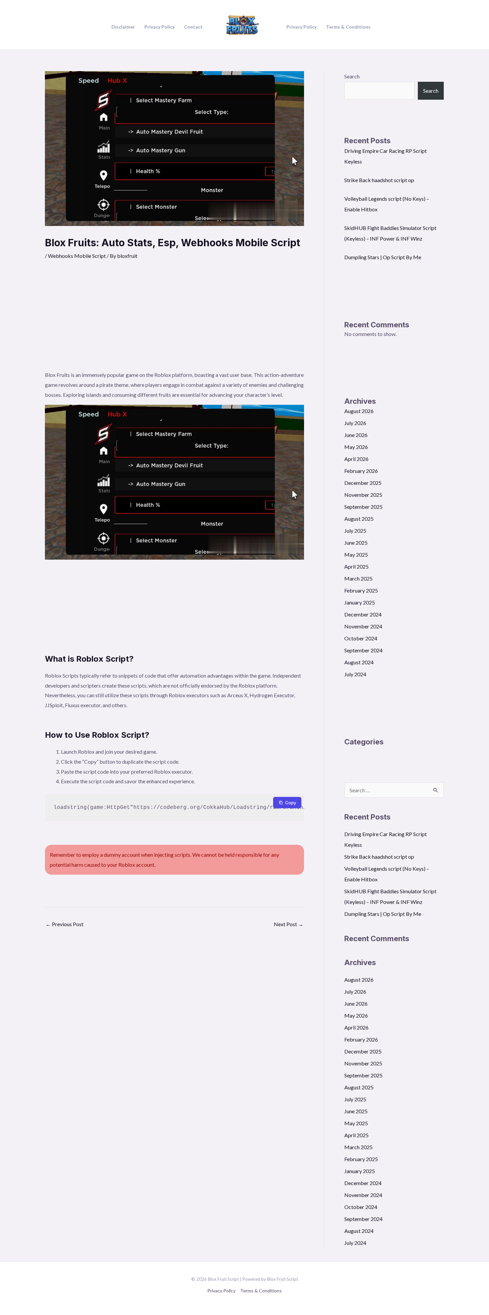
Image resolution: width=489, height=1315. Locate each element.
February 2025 (361, 590)
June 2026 (356, 435)
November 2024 (363, 626)
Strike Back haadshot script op (379, 180)
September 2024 (363, 650)
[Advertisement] (174, 320)
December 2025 (363, 483)
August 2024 (359, 662)
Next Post (288, 924)
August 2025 (359, 518)
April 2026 (356, 459)
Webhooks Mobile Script (77, 256)
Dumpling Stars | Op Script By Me (382, 257)
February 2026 (361, 471)
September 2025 (363, 506)
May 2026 (356, 447)
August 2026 (359, 411)
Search (352, 76)
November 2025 (363, 495)
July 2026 (355, 423)
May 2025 (356, 554)
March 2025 (358, 578)
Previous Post (64, 924)
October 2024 (360, 638)
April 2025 (356, 566)
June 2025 (356, 542)
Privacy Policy (221, 1290)
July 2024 (355, 674)
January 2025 (359, 602)
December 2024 (363, 614)
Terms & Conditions (261, 1290)
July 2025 (355, 530)
